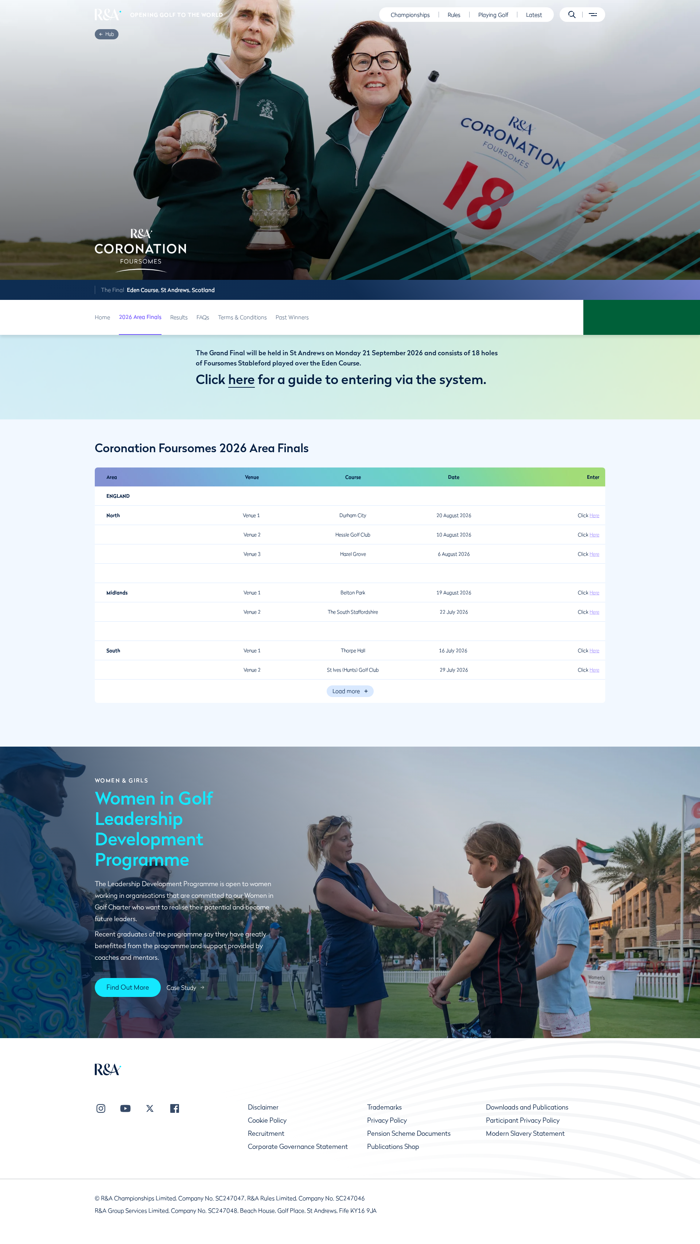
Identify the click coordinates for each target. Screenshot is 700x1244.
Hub (109, 34)
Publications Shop (393, 1146)
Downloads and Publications (527, 1107)
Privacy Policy (387, 1120)
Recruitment (266, 1133)
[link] (109, 34)
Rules (454, 14)
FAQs (203, 317)
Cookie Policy (267, 1120)
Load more (346, 691)
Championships (410, 14)
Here (594, 515)
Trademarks (384, 1107)
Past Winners (292, 317)
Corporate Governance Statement (298, 1146)
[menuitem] (108, 14)
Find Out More (127, 987)
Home (102, 317)
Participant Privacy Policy (523, 1120)
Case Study (181, 987)
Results (179, 317)
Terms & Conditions (242, 317)
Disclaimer (263, 1107)
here (241, 379)
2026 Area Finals (140, 316)
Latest (534, 14)
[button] (572, 14)
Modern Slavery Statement (525, 1133)
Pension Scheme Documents (409, 1133)
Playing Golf (493, 14)
